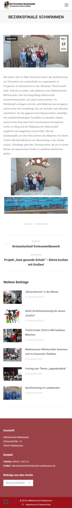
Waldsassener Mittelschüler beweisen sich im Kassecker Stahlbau (46, 351)
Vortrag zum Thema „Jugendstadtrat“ (45, 368)
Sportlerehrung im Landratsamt (42, 387)
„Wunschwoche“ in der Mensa (41, 291)
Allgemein (11, 39)
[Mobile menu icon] (66, 5)
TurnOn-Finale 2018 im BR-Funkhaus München (45, 332)
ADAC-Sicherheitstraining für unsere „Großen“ (45, 313)
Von (28, 224)
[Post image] (12, 297)
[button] (6, 502)
